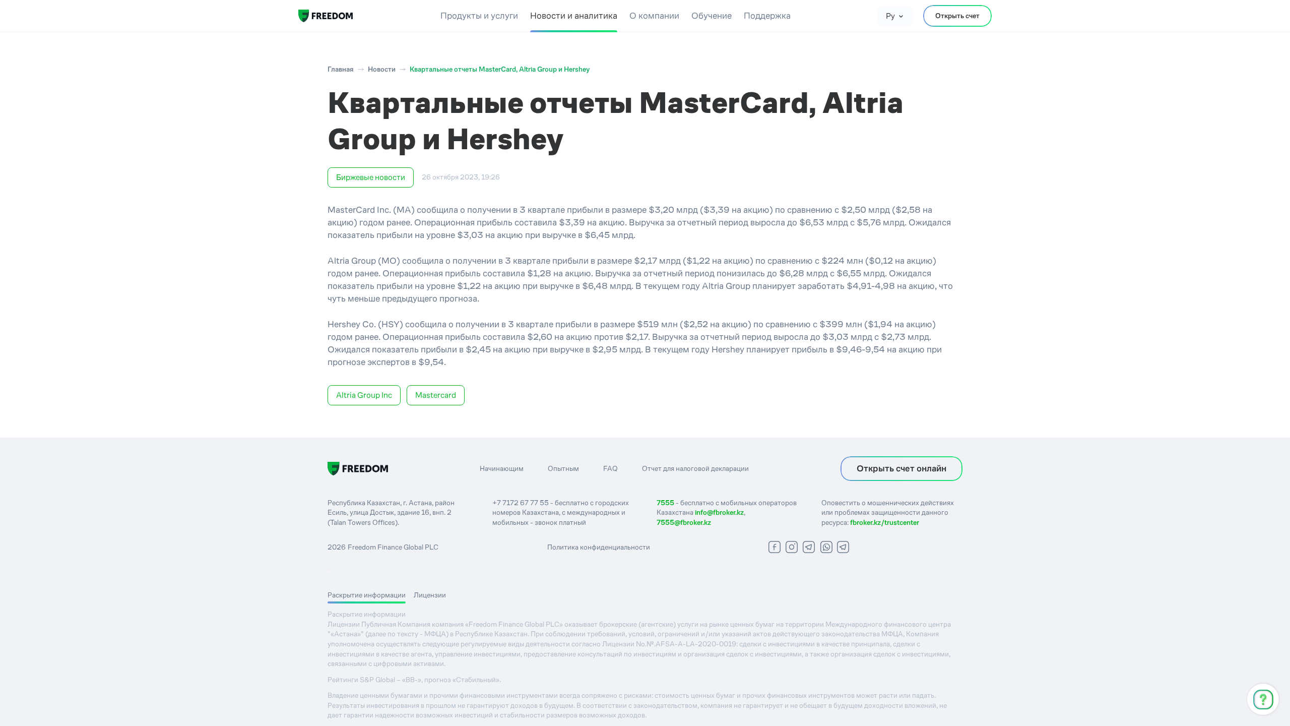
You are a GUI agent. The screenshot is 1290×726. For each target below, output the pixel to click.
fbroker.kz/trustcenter (884, 522)
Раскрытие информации (367, 595)
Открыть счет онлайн (901, 468)
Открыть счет (957, 16)
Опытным (563, 468)
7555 (665, 503)
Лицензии (430, 595)
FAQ (610, 468)
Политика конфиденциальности (598, 547)
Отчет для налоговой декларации (695, 468)
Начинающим (502, 468)
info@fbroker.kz (719, 512)
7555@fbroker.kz (684, 522)
